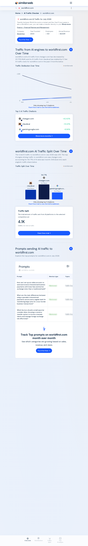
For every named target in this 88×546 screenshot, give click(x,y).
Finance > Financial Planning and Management (33, 27)
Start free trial (43, 233)
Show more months (43, 136)
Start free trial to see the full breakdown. (44, 107)
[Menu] (71, 3)
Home (17, 13)
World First (21, 34)
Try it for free (24, 40)
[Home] (24, 3)
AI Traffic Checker (31, 13)
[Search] (44, 8)
